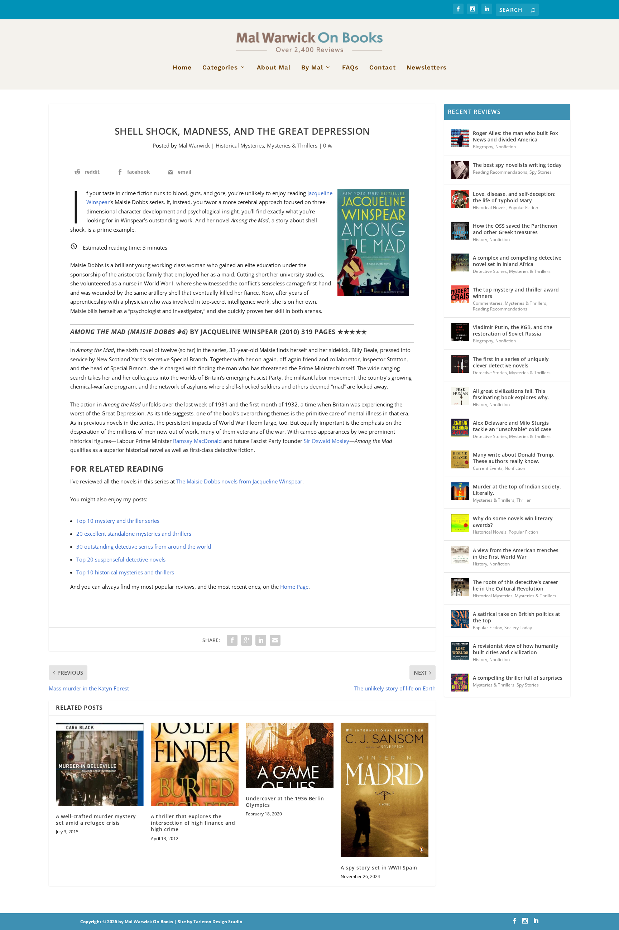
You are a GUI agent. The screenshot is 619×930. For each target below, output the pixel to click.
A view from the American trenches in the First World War (515, 553)
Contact (382, 67)
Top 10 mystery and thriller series (117, 520)
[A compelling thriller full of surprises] (460, 683)
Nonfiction (505, 147)
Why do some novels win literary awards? (513, 521)
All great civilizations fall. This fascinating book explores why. (511, 394)
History (480, 239)
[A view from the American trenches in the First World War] (460, 555)
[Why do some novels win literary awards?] (460, 523)
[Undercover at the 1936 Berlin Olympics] (290, 755)
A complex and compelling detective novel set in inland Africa (517, 261)
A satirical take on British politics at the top (516, 617)
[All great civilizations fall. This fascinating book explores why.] (460, 396)
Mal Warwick (194, 145)
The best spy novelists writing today (517, 165)
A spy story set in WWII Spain (379, 867)
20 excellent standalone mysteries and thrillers (133, 533)
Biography (483, 147)
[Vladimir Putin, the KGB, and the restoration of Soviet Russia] (460, 332)
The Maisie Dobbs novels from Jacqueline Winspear (239, 481)
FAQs (350, 67)
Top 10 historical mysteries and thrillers (125, 572)
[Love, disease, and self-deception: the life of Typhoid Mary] (460, 199)
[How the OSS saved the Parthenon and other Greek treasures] (460, 231)
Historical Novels (490, 207)
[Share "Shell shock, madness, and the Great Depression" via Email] (275, 640)
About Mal (274, 67)
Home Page (294, 586)
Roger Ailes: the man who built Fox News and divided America (515, 136)
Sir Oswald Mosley (326, 440)
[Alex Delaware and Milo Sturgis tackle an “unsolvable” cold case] (460, 428)
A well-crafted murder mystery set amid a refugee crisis (96, 819)
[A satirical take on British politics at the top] (460, 619)
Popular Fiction (523, 207)
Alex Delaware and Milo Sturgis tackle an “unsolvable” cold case (512, 426)
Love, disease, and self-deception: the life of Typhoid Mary (514, 197)
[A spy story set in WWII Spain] (384, 790)
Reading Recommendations (500, 172)
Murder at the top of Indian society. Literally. (517, 489)
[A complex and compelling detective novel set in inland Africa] (460, 262)
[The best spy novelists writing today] (460, 170)
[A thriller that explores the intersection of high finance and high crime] (195, 764)
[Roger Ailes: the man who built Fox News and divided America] (460, 138)
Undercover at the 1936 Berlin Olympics (285, 801)
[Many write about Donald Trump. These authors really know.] (460, 459)
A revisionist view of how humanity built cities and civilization (515, 649)
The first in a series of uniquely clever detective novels (511, 362)
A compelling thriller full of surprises (517, 677)
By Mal (312, 67)
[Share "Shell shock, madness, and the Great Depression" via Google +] (246, 640)
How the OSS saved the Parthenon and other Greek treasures (515, 229)
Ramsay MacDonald (197, 440)
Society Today (518, 628)
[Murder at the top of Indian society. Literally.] (460, 491)
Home (182, 67)
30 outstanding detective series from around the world (143, 546)
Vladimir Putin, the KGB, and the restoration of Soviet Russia (512, 330)
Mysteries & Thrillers (292, 145)
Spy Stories (540, 172)
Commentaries (488, 303)
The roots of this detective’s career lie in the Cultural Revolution (515, 585)
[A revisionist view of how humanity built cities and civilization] (460, 651)
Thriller (524, 500)
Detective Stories (490, 271)
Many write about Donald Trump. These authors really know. (514, 457)
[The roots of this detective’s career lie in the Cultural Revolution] (460, 587)
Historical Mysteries (240, 145)
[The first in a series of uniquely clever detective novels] (460, 364)
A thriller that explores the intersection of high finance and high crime (193, 823)
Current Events (488, 468)
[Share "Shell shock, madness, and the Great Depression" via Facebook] (232, 640)
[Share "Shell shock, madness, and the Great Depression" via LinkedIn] (261, 640)
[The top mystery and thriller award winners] (460, 294)
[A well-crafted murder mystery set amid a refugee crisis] (100, 764)
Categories (220, 67)
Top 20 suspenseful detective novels (120, 559)
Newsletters (427, 67)
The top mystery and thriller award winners (516, 292)
